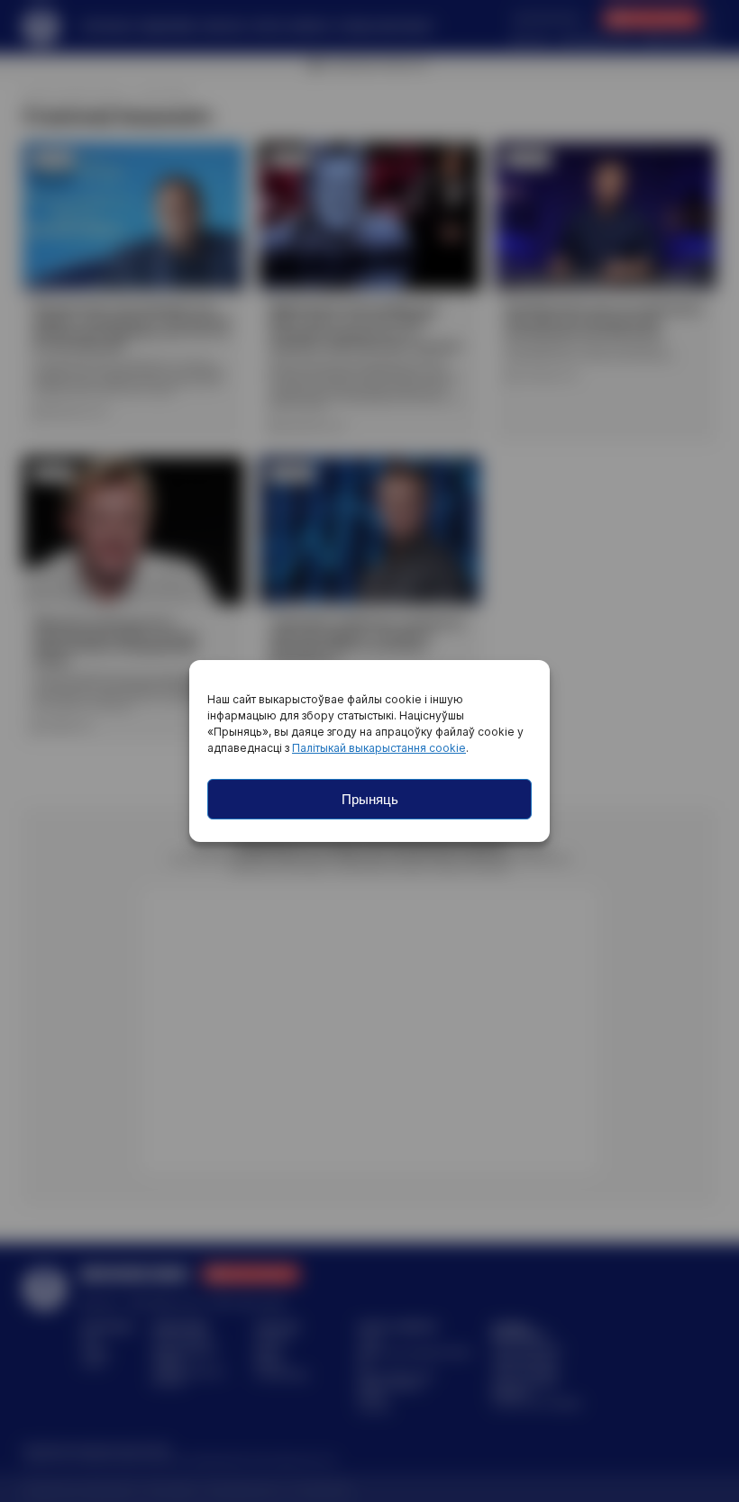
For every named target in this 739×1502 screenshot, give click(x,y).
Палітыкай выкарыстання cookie (379, 748)
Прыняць (370, 799)
